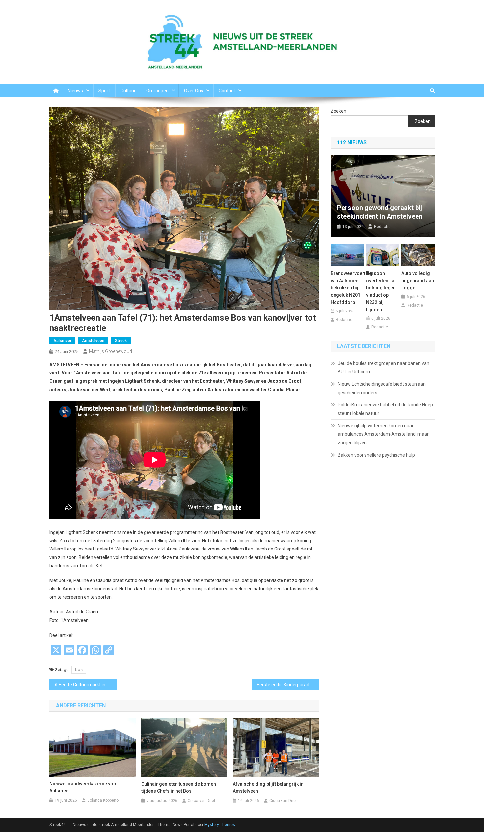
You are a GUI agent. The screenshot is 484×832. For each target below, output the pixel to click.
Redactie (382, 226)
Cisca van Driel (201, 800)
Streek (121, 340)
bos (79, 669)
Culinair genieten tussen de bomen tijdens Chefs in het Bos (178, 787)
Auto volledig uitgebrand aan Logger (417, 280)
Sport (104, 90)
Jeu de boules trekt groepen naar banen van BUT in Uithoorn (383, 367)
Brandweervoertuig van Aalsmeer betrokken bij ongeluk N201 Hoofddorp (347, 288)
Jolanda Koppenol (103, 800)
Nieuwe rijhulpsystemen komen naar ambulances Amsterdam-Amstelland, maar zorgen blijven (383, 434)
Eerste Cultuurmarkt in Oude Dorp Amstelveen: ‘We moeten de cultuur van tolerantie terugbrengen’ (88, 684)
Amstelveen (93, 340)
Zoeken (338, 111)
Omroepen (157, 90)
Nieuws (75, 90)
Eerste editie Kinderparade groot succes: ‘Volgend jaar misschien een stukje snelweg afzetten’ (288, 684)
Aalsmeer (62, 340)
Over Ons (193, 90)
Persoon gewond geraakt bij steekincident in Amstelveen (379, 212)
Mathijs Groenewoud (110, 351)
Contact (227, 90)
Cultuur (128, 90)
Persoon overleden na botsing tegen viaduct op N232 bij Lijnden (381, 291)
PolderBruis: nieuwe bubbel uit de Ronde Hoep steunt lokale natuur (385, 409)
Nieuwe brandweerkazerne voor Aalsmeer (83, 787)
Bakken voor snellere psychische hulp (376, 455)
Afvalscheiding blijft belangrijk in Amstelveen (268, 787)
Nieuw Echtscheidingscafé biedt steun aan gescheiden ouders (382, 388)
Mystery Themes (219, 824)
